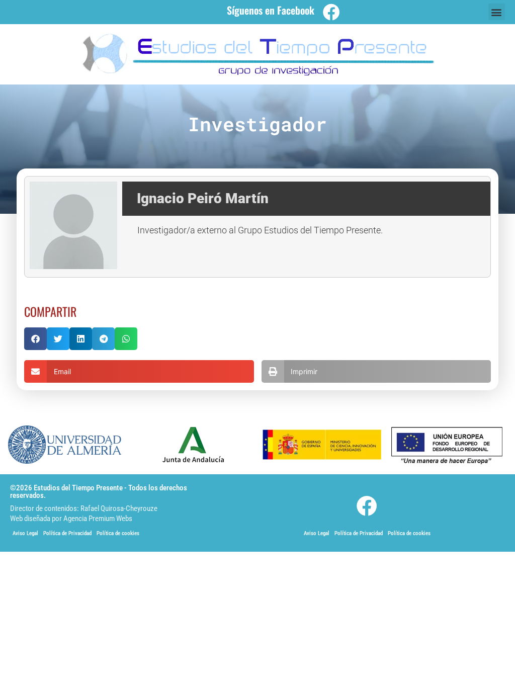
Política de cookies (118, 533)
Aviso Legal (25, 533)
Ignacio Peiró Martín (203, 198)
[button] (496, 12)
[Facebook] (331, 12)
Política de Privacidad (67, 533)
